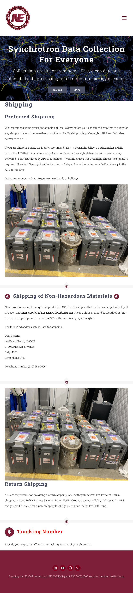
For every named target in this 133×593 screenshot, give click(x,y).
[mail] (78, 568)
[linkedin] (55, 568)
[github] (70, 568)
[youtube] (63, 568)
